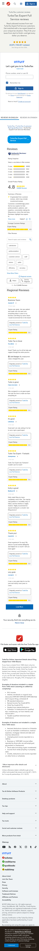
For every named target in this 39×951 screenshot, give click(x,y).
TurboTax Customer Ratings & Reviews (20, 127)
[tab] (9, 117)
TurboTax (11, 126)
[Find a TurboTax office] (21, 4)
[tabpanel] (19, 365)
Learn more (20, 68)
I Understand (11, 945)
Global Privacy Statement (23, 931)
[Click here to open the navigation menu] (3, 3)
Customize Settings (28, 946)
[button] (19, 139)
